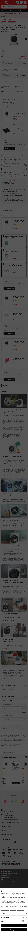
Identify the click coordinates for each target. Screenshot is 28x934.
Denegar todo (14, 930)
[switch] (22, 917)
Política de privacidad (5, 910)
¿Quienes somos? (13, 910)
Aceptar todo (14, 925)
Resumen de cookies (20, 910)
